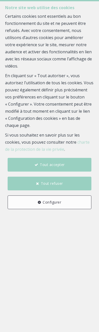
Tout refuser (52, 183)
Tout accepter (52, 164)
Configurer (52, 202)
